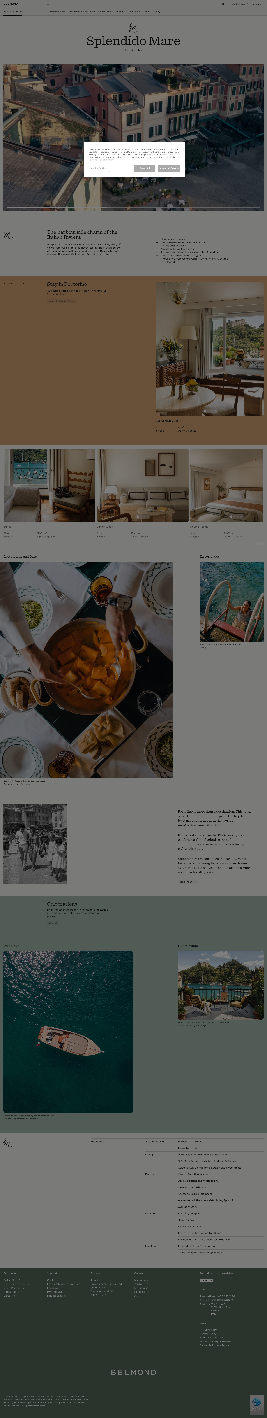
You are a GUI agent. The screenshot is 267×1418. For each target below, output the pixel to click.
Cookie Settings (99, 168)
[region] (134, 159)
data (95, 152)
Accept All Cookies (169, 168)
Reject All (145, 168)
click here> (108, 160)
